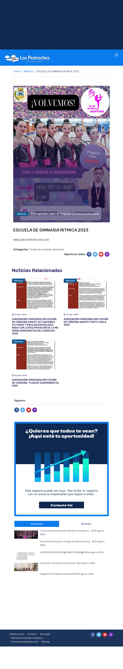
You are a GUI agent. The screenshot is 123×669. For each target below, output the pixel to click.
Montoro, (58, 249)
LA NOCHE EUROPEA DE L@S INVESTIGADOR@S (72, 552)
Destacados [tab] (36, 524)
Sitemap (45, 642)
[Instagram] (107, 254)
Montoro (28, 71)
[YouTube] (101, 254)
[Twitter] (95, 254)
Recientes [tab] (86, 524)
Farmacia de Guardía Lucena (24, 642)
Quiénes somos (17, 634)
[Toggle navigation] (117, 55)
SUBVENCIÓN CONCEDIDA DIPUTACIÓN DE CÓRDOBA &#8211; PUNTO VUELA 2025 (86, 322)
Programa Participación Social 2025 (67, 574)
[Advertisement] (62, 25)
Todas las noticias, (40, 249)
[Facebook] (89, 254)
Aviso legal (45, 634)
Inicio (17, 71)
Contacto (32, 634)
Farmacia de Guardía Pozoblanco (27, 638)
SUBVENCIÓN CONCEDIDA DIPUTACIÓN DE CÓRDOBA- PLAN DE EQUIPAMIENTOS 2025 (35, 382)
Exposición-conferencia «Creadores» (67, 563)
